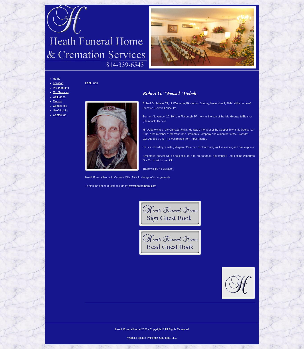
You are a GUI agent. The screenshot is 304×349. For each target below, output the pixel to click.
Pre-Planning (61, 87)
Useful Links (60, 110)
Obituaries (59, 97)
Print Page (91, 83)
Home (56, 78)
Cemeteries (60, 105)
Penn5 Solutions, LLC (163, 337)
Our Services (61, 92)
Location (58, 83)
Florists (57, 101)
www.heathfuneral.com (142, 186)
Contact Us (59, 115)
